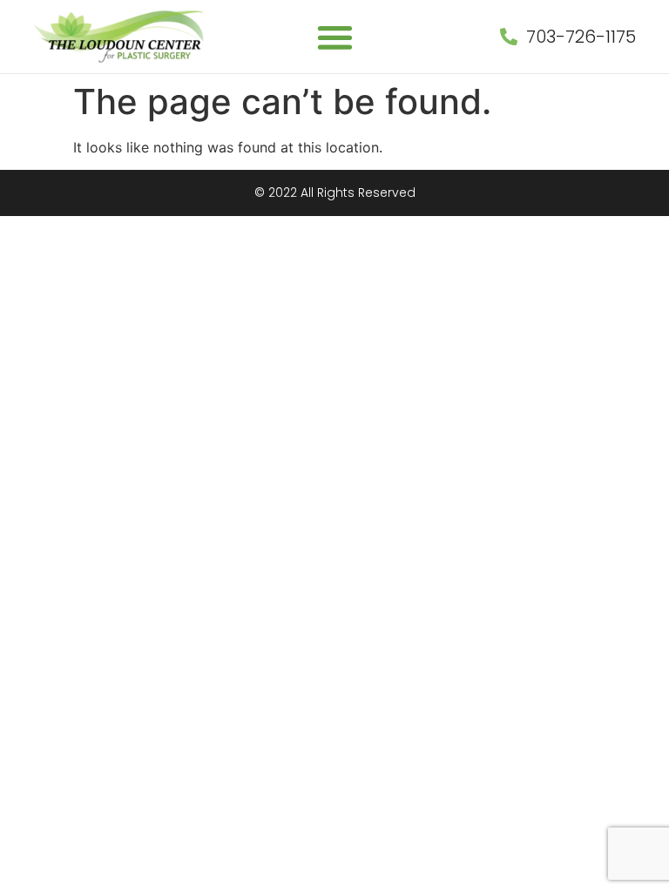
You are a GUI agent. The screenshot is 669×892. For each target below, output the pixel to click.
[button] (335, 37)
